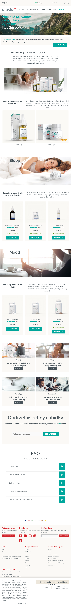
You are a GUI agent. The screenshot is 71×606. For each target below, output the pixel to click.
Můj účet (50, 549)
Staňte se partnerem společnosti (10, 558)
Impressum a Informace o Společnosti (11, 556)
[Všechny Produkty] (52, 344)
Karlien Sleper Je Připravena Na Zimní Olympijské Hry (11, 577)
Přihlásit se (64, 536)
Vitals (26, 563)
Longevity (27, 565)
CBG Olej (27, 556)
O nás (3, 549)
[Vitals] (52, 378)
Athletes (4, 554)
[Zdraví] (18, 344)
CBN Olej (27, 558)
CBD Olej (27, 549)
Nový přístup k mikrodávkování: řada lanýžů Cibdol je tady (11, 573)
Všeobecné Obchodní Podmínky (56, 563)
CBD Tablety (28, 554)
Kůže (26, 567)
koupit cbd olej (60, 45)
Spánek (27, 560)
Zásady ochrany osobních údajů (56, 560)
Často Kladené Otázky (53, 556)
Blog (3, 551)
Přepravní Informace (53, 554)
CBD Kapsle (28, 551)
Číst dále (18, 368)
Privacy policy (22, 603)
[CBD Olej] (18, 126)
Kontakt (50, 551)
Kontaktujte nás (8, 536)
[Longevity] (18, 378)
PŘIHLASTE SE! (51, 434)
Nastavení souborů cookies (61, 587)
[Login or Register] (65, 3)
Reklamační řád (52, 558)
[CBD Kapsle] (52, 126)
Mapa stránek (51, 565)
